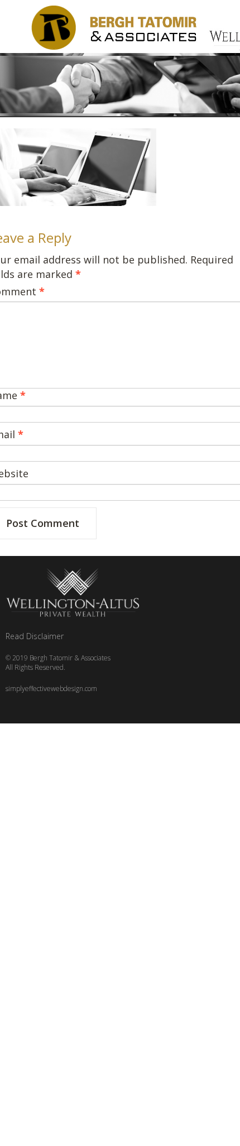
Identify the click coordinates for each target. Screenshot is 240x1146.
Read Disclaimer (35, 636)
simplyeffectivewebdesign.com (51, 688)
